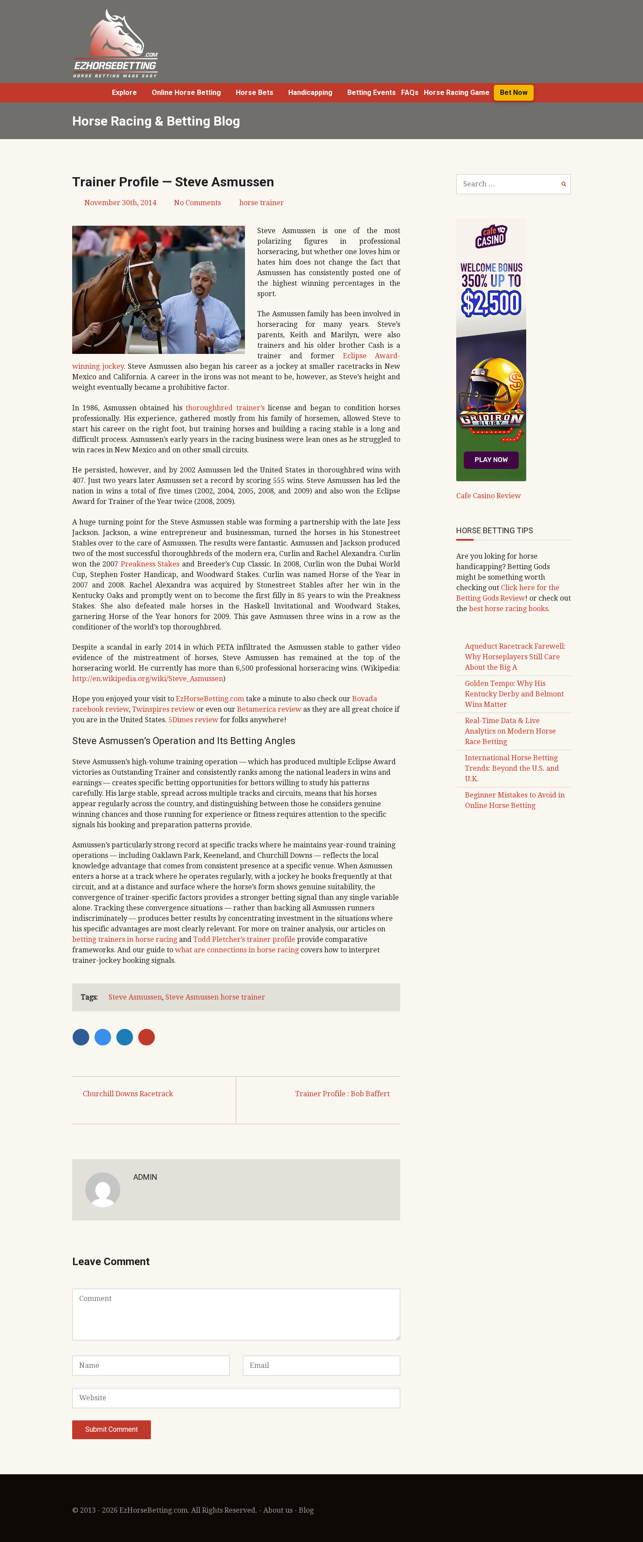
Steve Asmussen (135, 997)
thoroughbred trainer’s (224, 408)
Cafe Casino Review (488, 496)
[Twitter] (105, 1037)
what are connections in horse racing (237, 950)
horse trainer (261, 203)
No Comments (197, 203)
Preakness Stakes (150, 564)
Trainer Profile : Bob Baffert (342, 1094)
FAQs (410, 92)
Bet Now (514, 92)
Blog (306, 1510)
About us (278, 1510)
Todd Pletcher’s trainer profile (244, 939)
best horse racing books (508, 609)
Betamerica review (269, 709)
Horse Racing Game (456, 92)
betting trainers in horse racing (124, 939)
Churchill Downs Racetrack (128, 1094)
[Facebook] (83, 1037)
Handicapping (310, 92)
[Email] (148, 1037)
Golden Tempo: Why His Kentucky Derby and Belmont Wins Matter (514, 694)
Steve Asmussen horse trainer (215, 997)
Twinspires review (163, 709)
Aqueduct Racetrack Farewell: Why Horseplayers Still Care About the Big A (515, 656)
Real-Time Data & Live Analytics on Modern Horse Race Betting (510, 731)
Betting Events (371, 92)
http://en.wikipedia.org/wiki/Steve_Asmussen (147, 679)
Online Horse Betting (186, 92)
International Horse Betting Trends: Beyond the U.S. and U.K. (512, 768)
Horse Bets (254, 92)
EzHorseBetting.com (210, 699)
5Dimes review (193, 720)
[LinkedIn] (127, 1037)
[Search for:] (513, 184)
